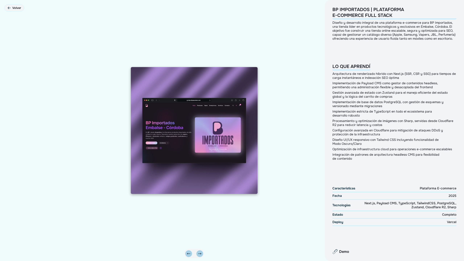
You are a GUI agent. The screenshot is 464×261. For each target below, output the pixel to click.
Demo (344, 251)
